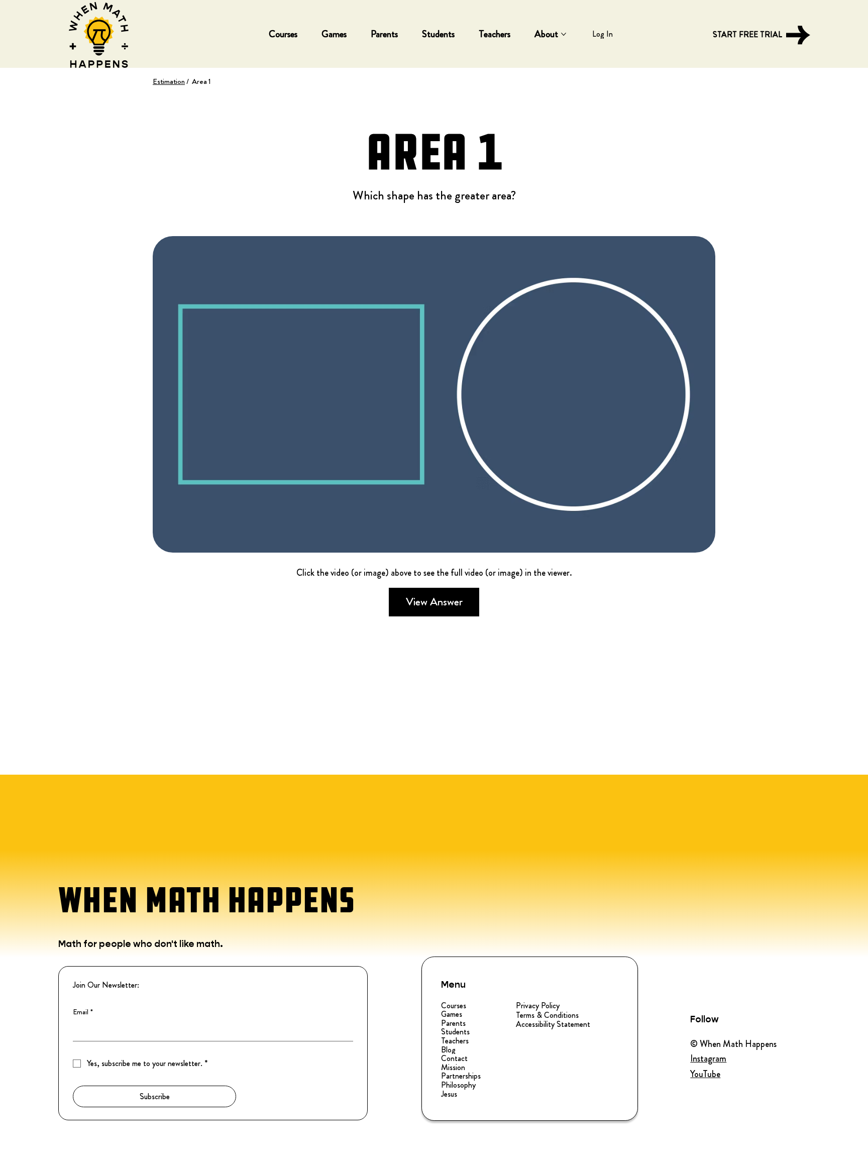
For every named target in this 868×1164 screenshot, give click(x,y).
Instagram (708, 1058)
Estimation (169, 81)
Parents (453, 1023)
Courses (453, 1005)
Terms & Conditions (547, 1015)
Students (455, 1031)
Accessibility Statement (553, 1024)
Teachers (455, 1040)
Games (451, 1014)
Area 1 (201, 81)
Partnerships (461, 1076)
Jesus (449, 1094)
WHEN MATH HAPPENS (206, 900)
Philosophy (458, 1085)
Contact (454, 1058)
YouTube (705, 1074)
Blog (448, 1049)
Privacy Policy (538, 1005)
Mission (453, 1067)
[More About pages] (563, 34)
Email (83, 1012)
